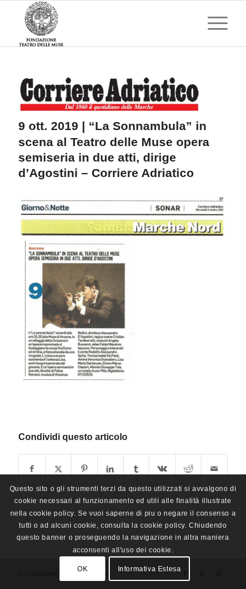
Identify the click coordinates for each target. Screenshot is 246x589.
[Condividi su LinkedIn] (110, 469)
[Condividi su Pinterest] (84, 469)
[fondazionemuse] (101, 23)
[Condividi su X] (58, 469)
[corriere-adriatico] (108, 94)
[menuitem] (212, 23)
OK (82, 569)
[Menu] (212, 23)
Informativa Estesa (149, 569)
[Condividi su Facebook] (32, 469)
